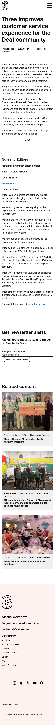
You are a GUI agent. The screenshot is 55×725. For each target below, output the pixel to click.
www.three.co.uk (36, 304)
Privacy (15, 704)
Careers (5, 657)
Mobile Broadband (9, 665)
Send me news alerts (17, 359)
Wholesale (6, 661)
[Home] (7, 605)
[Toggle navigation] (49, 5)
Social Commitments (10, 644)
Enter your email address (13, 351)
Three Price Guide (9, 652)
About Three (7, 640)
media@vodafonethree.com (16, 629)
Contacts (5, 648)
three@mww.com (10, 183)
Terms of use (6, 704)
